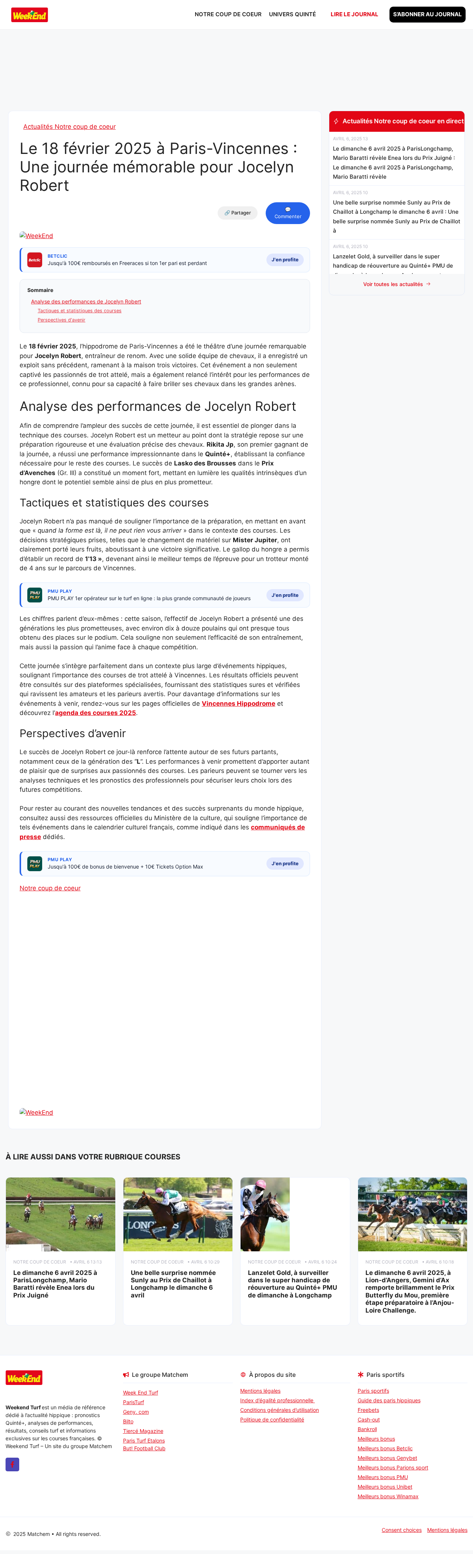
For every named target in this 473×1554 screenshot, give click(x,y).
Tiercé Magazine (143, 1431)
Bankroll (367, 1429)
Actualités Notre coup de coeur (69, 126)
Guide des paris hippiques (389, 1400)
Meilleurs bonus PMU (383, 1477)
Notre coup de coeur (228, 14)
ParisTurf (133, 1402)
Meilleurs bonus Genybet (387, 1458)
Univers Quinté (292, 14)
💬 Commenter (288, 213)
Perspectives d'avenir (61, 320)
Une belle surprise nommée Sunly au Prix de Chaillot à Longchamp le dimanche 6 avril (173, 1284)
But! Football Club (144, 1448)
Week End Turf (140, 1392)
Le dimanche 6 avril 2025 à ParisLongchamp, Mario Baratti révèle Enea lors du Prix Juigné (55, 1284)
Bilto (128, 1421)
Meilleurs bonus (376, 1439)
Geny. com (136, 1412)
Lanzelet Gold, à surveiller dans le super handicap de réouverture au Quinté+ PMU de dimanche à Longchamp (292, 1284)
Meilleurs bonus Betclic (385, 1448)
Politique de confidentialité (272, 1419)
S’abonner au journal (427, 14)
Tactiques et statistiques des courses (80, 310)
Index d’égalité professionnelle (277, 1400)
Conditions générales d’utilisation (279, 1410)
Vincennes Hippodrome (238, 703)
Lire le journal (354, 14)
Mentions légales (260, 1391)
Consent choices (402, 1530)
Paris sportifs (373, 1391)
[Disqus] (165, 1013)
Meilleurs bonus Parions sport (393, 1467)
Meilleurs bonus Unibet (385, 1486)
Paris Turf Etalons (144, 1440)
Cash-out (369, 1419)
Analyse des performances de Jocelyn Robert (86, 301)
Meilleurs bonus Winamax (388, 1496)
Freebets (368, 1410)
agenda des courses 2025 (95, 712)
